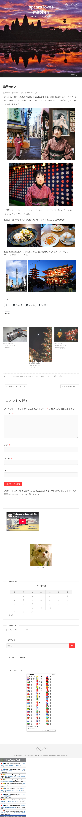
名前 (7, 445)
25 (50, 608)
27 (67, 608)
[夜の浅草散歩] (66, 334)
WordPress (64, 755)
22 (23, 608)
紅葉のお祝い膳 (70, 386)
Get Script (6, 816)
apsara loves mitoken (41, 9)
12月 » (13, 615)
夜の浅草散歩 (58, 343)
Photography (33, 376)
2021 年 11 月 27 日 (19, 93)
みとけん (41, 567)
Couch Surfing (20, 376)
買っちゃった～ (8, 343)
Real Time (12, 816)
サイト (7, 471)
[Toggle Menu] (73, 75)
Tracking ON (19, 816)
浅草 (54, 376)
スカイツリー (47, 376)
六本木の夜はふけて (16, 386)
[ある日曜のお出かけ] (40, 344)
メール (8, 458)
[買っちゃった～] (15, 334)
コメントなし (33, 93)
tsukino (13, 251)
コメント (9, 413)
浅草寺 (60, 376)
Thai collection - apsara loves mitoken (15, 776)
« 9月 (8, 615)
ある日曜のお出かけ (35, 363)
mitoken (7, 93)
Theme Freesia (47, 755)
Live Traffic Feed (13, 760)
